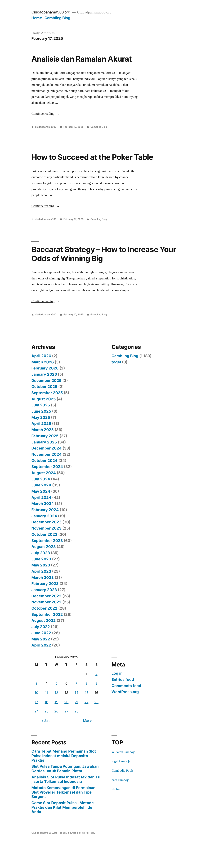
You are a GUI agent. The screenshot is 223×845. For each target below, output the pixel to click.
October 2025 (44, 386)
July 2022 (40, 626)
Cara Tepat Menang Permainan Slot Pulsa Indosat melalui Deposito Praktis (63, 755)
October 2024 (44, 460)
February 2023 (45, 583)
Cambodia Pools (122, 770)
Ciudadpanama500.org (50, 12)
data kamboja (120, 780)
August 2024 (43, 473)
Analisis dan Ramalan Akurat (81, 58)
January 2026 (44, 374)
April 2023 (41, 571)
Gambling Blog (57, 18)
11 (46, 693)
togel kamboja (121, 761)
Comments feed (126, 685)
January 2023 (44, 589)
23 (96, 702)
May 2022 (40, 639)
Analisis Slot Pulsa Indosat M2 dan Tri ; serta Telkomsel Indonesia (65, 779)
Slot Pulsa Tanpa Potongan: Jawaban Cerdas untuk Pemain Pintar (65, 768)
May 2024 (40, 491)
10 (36, 693)
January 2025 (44, 442)
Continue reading (45, 114)
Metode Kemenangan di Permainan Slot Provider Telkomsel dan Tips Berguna (63, 792)
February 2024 (45, 509)
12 (56, 693)
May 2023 (40, 565)
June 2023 (41, 559)
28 (76, 711)
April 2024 (41, 497)
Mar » (87, 721)
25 (46, 711)
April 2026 (41, 356)
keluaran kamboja (123, 752)
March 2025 (42, 429)
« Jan (45, 721)
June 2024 (41, 485)
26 (56, 711)
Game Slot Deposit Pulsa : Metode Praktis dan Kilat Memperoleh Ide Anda (62, 807)
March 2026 (42, 362)
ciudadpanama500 (45, 126)
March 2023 (42, 577)
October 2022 (44, 608)
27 (66, 711)
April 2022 (41, 645)
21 (76, 702)
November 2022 (46, 602)
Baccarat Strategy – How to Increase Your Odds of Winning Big (103, 254)
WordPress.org (125, 691)
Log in (117, 673)
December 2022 (46, 596)
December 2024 (46, 448)
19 (56, 702)
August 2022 (43, 620)
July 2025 (40, 405)
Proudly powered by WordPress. (77, 832)
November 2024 (46, 454)
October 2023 (44, 534)
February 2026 (45, 368)
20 (66, 702)
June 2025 (41, 411)
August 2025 (43, 399)
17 (36, 702)
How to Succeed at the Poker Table (92, 157)
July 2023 (40, 553)
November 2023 (46, 528)
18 (46, 702)
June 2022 (41, 633)
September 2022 (47, 614)
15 (86, 693)
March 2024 (42, 503)
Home (36, 18)
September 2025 (47, 393)
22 (86, 702)
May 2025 (40, 417)
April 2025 (41, 423)
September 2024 (47, 466)
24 (36, 711)
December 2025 (46, 380)
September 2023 (47, 540)
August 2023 (43, 546)
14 (76, 693)
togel (116, 362)
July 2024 (40, 479)
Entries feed (123, 679)
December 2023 (46, 522)
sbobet (116, 789)
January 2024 (44, 516)
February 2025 (45, 436)
